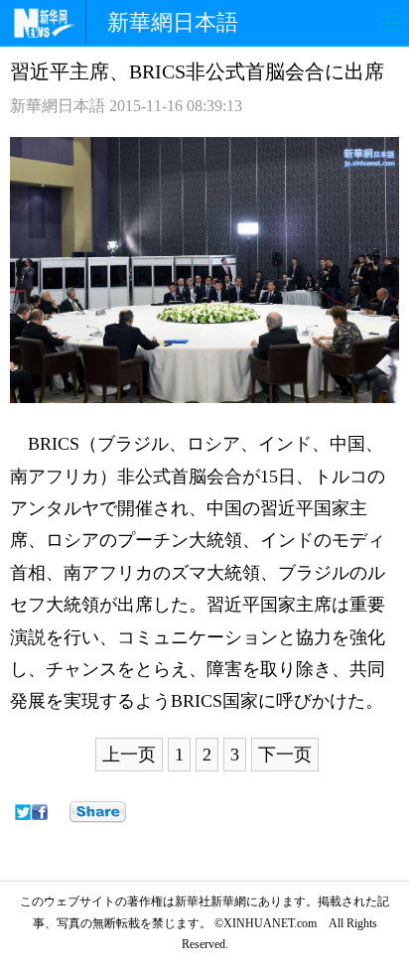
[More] (97, 812)
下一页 (285, 754)
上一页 (129, 754)
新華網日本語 (172, 22)
